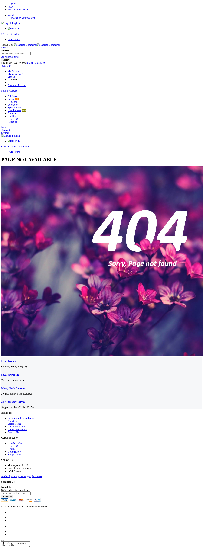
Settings (5, 133)
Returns (11, 448)
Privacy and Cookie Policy (21, 418)
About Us (12, 421)
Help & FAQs (15, 443)
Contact (11, 4)
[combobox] (16, 53)
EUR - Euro (14, 39)
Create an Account (17, 85)
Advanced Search (16, 426)
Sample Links (14, 454)
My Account (14, 71)
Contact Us (13, 432)
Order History (15, 451)
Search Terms (14, 423)
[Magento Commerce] (37, 44)
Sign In (11, 76)
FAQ (10, 6)
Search (4, 47)
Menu (4, 127)
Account (5, 130)
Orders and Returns (17, 429)
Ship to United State (18, 9)
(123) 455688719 (36, 62)
